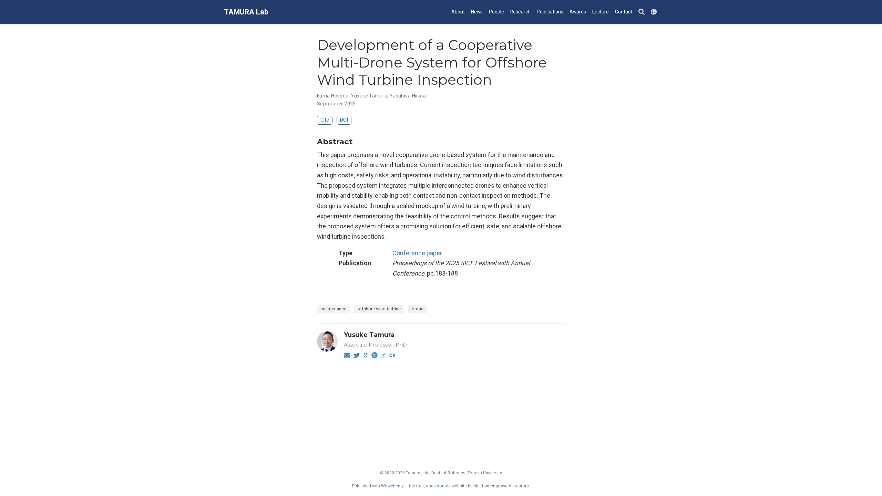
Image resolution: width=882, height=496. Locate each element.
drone (417, 308)
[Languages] (654, 12)
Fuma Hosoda (333, 96)
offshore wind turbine (379, 308)
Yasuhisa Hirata (408, 96)
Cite (324, 120)
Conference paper (417, 253)
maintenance (333, 308)
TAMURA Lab (246, 12)
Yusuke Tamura (369, 96)
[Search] (641, 12)
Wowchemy (392, 486)
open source (438, 486)
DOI (344, 120)
